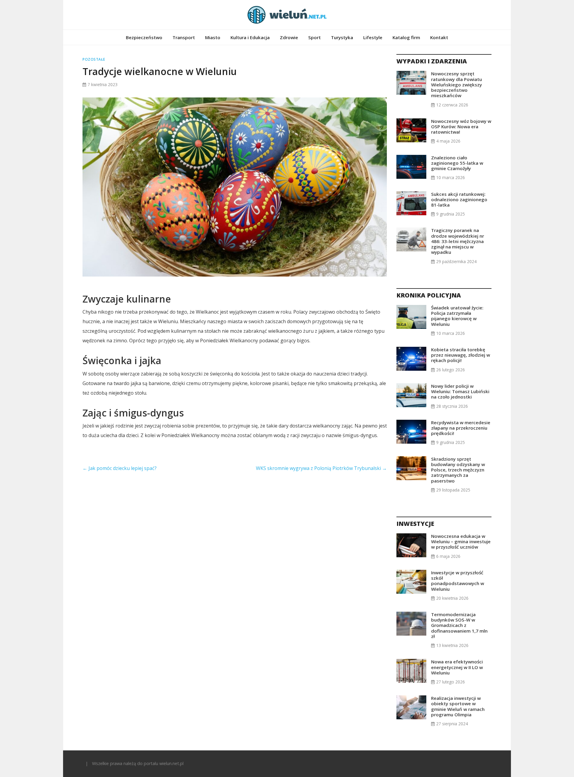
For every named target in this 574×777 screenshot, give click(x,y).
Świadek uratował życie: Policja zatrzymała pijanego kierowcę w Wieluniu (457, 316)
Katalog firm (406, 37)
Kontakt (439, 37)
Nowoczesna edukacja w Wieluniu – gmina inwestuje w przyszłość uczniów (461, 541)
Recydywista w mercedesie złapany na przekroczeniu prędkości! (460, 427)
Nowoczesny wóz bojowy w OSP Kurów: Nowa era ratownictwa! (461, 126)
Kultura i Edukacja (250, 37)
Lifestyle (372, 37)
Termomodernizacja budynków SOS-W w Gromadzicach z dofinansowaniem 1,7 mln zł (459, 625)
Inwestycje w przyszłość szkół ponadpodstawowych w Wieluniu (457, 581)
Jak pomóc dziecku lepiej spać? (120, 468)
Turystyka (342, 37)
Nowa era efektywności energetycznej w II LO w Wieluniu (457, 667)
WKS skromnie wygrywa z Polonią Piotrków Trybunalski (321, 468)
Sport (314, 37)
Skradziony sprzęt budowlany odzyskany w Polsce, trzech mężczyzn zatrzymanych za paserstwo (458, 470)
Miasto (212, 37)
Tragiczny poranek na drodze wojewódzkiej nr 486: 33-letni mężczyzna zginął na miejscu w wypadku (457, 241)
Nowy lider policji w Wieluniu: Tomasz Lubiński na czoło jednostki (460, 391)
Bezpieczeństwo (144, 37)
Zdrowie (289, 37)
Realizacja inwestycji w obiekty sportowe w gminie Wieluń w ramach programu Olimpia (458, 706)
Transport (183, 37)
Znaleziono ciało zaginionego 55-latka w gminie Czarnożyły (457, 163)
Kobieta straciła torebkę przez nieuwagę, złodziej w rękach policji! (460, 354)
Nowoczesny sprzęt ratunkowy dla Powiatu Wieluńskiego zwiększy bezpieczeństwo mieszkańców (456, 84)
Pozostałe (94, 59)
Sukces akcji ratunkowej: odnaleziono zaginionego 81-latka (459, 199)
